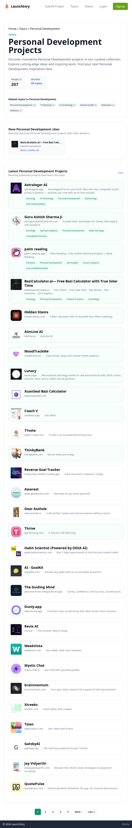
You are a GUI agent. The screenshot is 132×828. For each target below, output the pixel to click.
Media (125, 824)
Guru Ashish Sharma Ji (43, 217)
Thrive (29, 528)
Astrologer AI (35, 184)
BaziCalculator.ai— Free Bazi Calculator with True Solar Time (71, 283)
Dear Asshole (35, 508)
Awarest (31, 489)
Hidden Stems (36, 312)
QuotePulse (34, 783)
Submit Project (54, 6)
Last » (91, 811)
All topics (36, 83)
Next (121, 172)
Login (103, 6)
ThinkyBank (34, 450)
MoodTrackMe (36, 351)
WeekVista (33, 646)
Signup (120, 6)
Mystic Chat (34, 665)
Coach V (31, 411)
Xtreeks (31, 704)
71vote (30, 430)
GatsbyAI (32, 743)
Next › (78, 811)
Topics (74, 6)
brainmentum (36, 685)
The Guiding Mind (39, 587)
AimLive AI (33, 331)
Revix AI (31, 626)
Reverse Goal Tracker (42, 469)
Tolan (29, 724)
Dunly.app (33, 606)
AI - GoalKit (33, 567)
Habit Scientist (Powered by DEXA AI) (55, 548)
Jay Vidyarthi (35, 763)
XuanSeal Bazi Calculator (45, 391)
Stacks (89, 6)
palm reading (35, 249)
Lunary (30, 370)
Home (12, 29)
